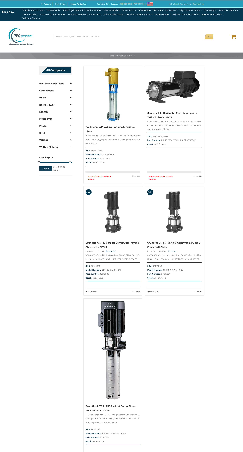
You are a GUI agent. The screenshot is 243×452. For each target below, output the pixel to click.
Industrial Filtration (228, 10)
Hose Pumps (210, 10)
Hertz (42, 97)
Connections (46, 90)
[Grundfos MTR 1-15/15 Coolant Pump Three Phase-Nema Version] (113, 350)
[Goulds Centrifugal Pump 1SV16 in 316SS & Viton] (113, 94)
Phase (43, 126)
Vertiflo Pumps (162, 14)
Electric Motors (128, 10)
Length (43, 111)
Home (111, 55)
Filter (45, 169)
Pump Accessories (77, 14)
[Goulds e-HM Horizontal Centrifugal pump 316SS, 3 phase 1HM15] (174, 87)
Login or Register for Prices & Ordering (99, 177)
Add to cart (92, 292)
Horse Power (46, 104)
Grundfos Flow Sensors (165, 10)
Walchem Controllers (212, 14)
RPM (42, 133)
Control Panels (111, 10)
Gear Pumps (145, 10)
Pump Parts (94, 14)
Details (137, 176)
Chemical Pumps (93, 10)
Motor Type (46, 119)
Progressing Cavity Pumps (52, 14)
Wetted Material (48, 147)
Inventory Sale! (29, 14)
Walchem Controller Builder (185, 14)
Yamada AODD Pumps (32, 10)
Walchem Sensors (31, 18)
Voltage (43, 140)
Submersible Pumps (113, 14)
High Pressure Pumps (190, 10)
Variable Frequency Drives (139, 14)
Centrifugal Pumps (72, 10)
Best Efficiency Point (51, 83)
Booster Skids (53, 10)
